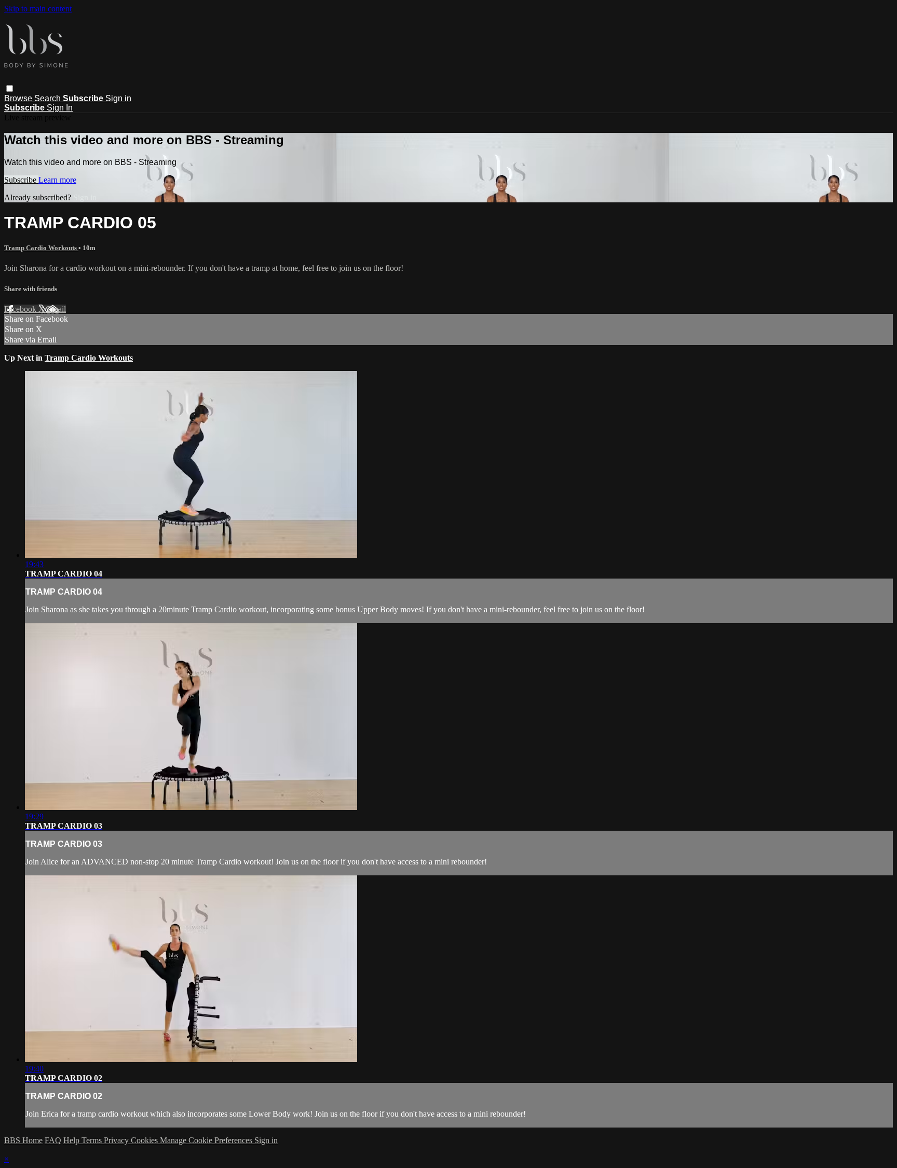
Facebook (21, 309)
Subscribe (21, 179)
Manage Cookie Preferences (207, 1140)
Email (56, 309)
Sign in (118, 98)
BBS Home (23, 1140)
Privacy (117, 1140)
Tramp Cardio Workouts (41, 248)
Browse (19, 98)
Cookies (145, 1140)
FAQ (53, 1140)
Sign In (60, 107)
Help (72, 1140)
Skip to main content (38, 8)
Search (48, 98)
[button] (9, 88)
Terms (92, 1140)
